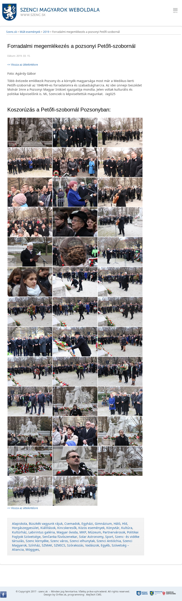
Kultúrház (19, 532)
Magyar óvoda (67, 532)
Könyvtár (112, 528)
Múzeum (94, 532)
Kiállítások (47, 528)
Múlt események (30, 32)
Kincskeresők (67, 528)
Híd (124, 523)
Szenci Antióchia (109, 541)
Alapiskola (19, 523)
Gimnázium (103, 523)
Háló (117, 523)
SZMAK (47, 545)
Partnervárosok (114, 532)
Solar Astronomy (91, 537)
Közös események (91, 528)
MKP (82, 532)
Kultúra (126, 528)
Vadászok (92, 545)
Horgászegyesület (25, 528)
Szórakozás (75, 545)
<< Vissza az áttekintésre (22, 64)
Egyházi (87, 523)
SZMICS (59, 545)
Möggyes (32, 549)
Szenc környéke (37, 541)
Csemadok (72, 523)
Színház (34, 545)
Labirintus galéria (41, 532)
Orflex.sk (61, 594)
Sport (109, 537)
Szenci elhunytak (82, 541)
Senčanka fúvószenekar (59, 537)
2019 (46, 32)
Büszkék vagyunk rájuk (46, 523)
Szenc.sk (11, 32)
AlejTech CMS (93, 594)
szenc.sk (43, 591)
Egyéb (105, 545)
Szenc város (59, 541)
